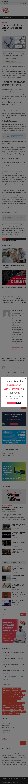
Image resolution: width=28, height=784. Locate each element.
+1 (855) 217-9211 (11, 402)
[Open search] (24, 17)
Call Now (19, 402)
